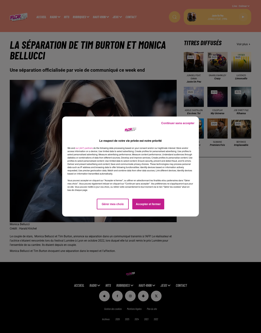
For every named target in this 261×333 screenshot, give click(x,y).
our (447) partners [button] (84, 147)
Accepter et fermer (148, 204)
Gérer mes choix (113, 204)
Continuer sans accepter (177, 123)
